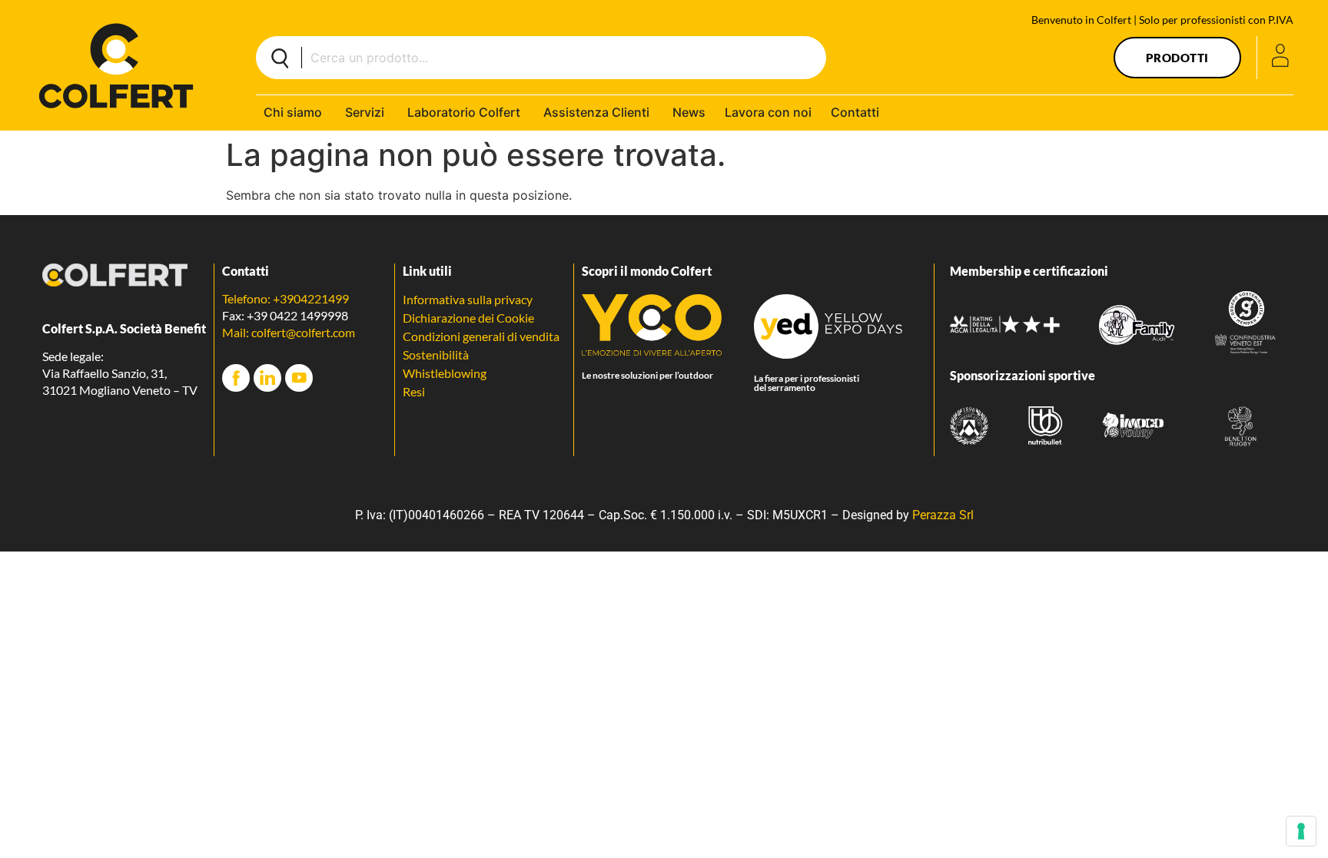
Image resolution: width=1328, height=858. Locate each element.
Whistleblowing (444, 373)
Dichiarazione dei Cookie (468, 317)
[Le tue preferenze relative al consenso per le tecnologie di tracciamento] (1301, 831)
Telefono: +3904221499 (285, 298)
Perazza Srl (943, 515)
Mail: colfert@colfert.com (288, 332)
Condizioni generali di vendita (481, 336)
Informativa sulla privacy (468, 299)
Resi (414, 391)
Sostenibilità (436, 354)
